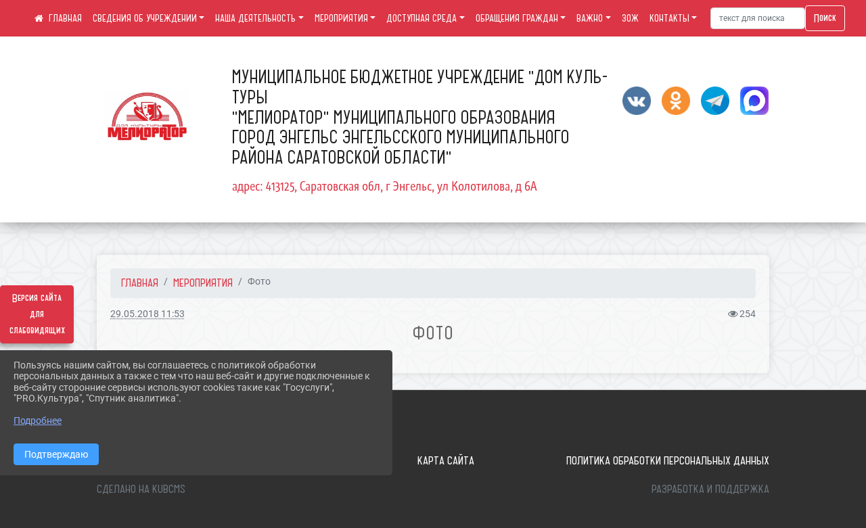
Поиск (825, 18)
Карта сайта (445, 460)
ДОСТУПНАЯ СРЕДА (421, 18)
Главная (139, 282)
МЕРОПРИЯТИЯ (341, 18)
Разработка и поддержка (710, 489)
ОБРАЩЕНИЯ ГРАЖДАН (517, 18)
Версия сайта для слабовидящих (37, 314)
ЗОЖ (630, 18)
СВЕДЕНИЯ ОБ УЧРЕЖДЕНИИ (145, 18)
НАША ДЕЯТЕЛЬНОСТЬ (255, 18)
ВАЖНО (589, 18)
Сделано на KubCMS (141, 489)
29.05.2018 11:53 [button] (147, 314)
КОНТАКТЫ (669, 18)
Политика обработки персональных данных (667, 460)
